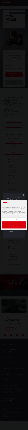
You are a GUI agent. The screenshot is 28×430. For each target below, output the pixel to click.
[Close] (25, 201)
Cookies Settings (14, 219)
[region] (14, 215)
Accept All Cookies (14, 226)
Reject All (14, 222)
